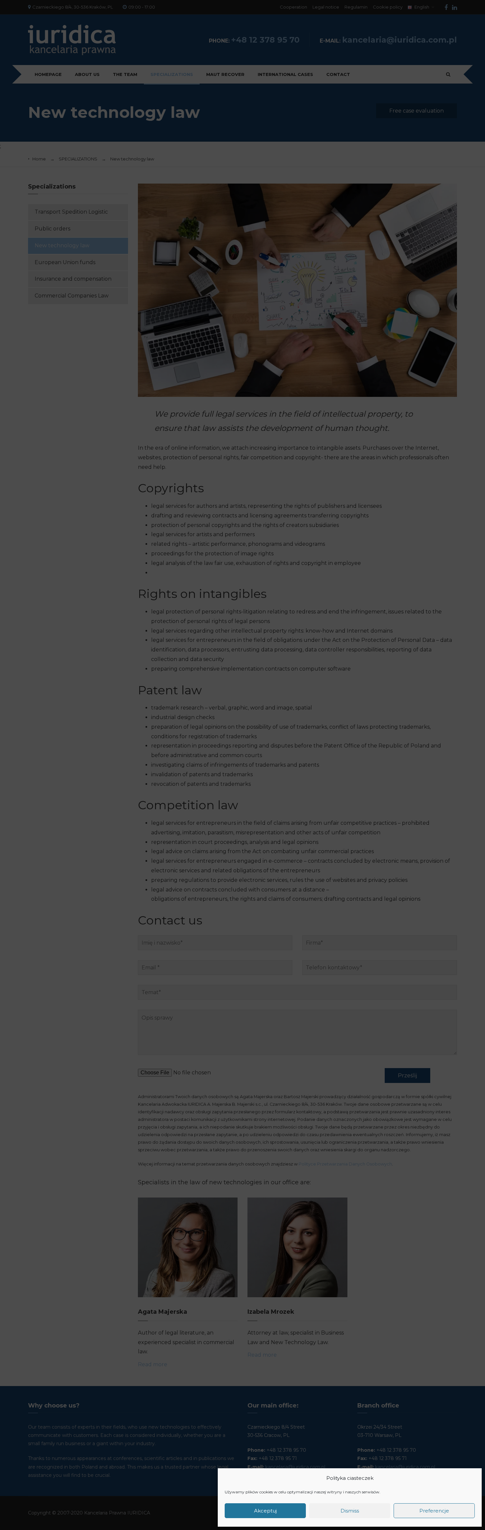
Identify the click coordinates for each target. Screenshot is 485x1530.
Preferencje (434, 1511)
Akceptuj (265, 1511)
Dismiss (349, 1511)
